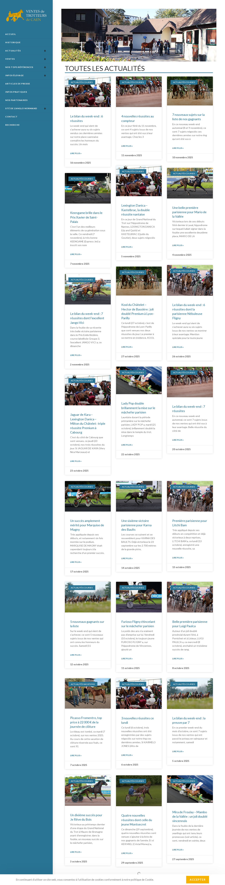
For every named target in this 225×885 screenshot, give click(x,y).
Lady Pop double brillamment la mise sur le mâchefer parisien (138, 407)
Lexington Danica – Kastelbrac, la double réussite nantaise (135, 209)
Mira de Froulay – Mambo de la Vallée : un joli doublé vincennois (189, 816)
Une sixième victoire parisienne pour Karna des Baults (136, 525)
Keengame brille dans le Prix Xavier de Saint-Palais (86, 217)
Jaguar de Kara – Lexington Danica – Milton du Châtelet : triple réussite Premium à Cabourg (87, 423)
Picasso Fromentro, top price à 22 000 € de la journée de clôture (86, 722)
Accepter (197, 879)
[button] (134, 58)
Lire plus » (76, 153)
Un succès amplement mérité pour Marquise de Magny (87, 525)
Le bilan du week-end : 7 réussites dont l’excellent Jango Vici (87, 318)
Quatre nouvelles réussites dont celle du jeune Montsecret (136, 819)
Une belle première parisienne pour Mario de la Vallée (189, 212)
